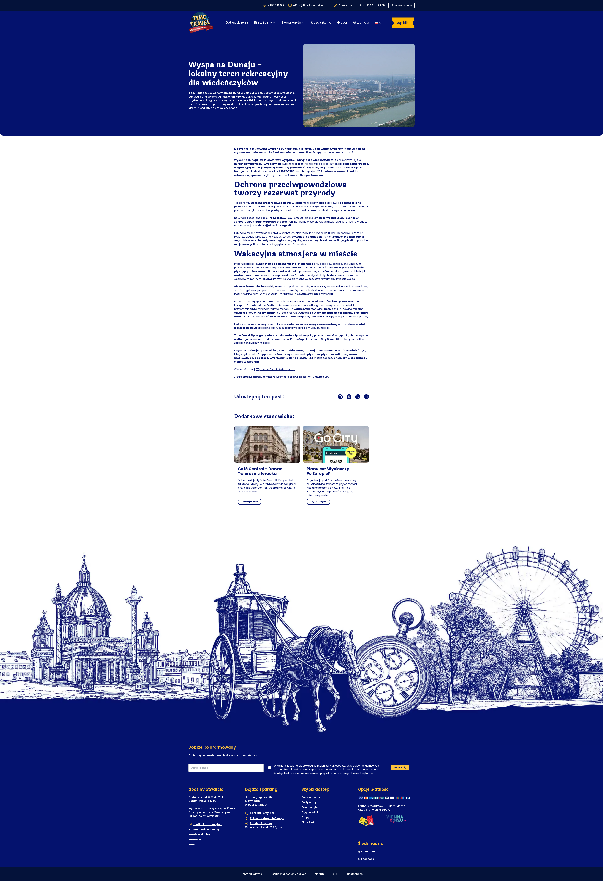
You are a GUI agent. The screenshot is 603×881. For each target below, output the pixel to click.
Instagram (368, 851)
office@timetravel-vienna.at (311, 5)
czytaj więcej (251, 502)
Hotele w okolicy (199, 834)
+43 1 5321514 (276, 5)
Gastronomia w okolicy (204, 829)
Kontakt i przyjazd (262, 813)
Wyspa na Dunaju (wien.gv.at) (275, 369)
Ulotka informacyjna (207, 824)
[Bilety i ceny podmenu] (274, 22)
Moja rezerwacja (403, 5)
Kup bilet (403, 23)
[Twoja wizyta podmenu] (303, 22)
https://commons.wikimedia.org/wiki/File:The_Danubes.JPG (291, 377)
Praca (192, 844)
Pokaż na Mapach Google (267, 818)
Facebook (367, 859)
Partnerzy (195, 839)
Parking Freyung (261, 823)
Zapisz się (400, 767)
